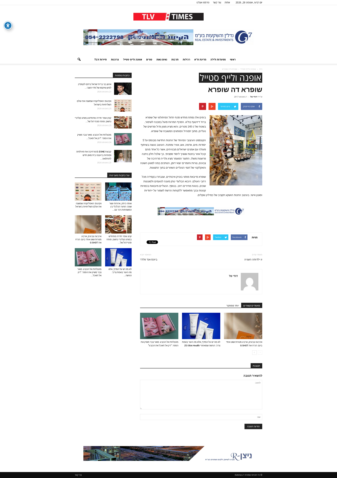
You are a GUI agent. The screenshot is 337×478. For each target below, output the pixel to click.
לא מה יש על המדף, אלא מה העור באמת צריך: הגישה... (120, 272)
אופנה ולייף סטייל (132, 59)
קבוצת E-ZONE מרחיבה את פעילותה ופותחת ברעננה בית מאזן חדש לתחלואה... (93, 155)
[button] (79, 59)
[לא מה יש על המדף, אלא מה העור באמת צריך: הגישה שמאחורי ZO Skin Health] (201, 326)
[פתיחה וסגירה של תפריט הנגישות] (8, 25)
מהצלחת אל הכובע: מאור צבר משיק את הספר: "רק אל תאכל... (89, 272)
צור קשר (217, 2)
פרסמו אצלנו (203, 2)
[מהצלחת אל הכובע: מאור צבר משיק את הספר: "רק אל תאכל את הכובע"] (159, 326)
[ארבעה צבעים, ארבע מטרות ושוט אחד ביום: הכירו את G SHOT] (243, 326)
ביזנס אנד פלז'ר (148, 259)
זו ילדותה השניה (253, 259)
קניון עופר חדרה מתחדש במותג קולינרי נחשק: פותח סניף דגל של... (119, 239)
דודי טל (253, 96)
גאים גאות (161, 59)
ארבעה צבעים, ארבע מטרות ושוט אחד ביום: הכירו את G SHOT (88, 239)
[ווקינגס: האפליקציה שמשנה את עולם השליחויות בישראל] (123, 105)
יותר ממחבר (232, 305)
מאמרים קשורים (251, 305)
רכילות (186, 59)
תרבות (175, 59)
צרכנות (115, 59)
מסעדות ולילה (218, 59)
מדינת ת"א (200, 59)
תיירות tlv (100, 59)
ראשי (233, 59)
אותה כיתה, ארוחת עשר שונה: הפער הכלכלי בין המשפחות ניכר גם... (120, 206)
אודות (227, 2)
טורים (149, 59)
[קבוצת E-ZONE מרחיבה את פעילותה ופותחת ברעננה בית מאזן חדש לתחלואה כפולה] (123, 156)
